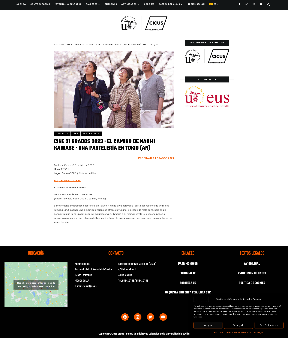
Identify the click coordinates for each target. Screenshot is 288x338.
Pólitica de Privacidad (241, 332)
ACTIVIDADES (128, 4)
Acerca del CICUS (169, 4)
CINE (75, 133)
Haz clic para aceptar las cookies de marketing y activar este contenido (36, 284)
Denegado (238, 325)
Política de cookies (222, 332)
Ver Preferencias (269, 325)
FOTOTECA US (188, 283)
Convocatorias (40, 4)
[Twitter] (150, 317)
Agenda (21, 4)
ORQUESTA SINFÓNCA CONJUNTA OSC (188, 292)
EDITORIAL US (188, 273)
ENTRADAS (111, 4)
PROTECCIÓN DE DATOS (252, 273)
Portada (58, 44)
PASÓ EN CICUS (91, 133)
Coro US (149, 4)
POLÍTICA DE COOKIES (252, 283)
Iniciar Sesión (196, 4)
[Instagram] (137, 317)
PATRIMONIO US (188, 263)
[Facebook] (125, 317)
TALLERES (91, 4)
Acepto (208, 325)
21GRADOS (62, 133)
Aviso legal (258, 332)
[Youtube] (163, 317)
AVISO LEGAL (252, 263)
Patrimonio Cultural (67, 4)
